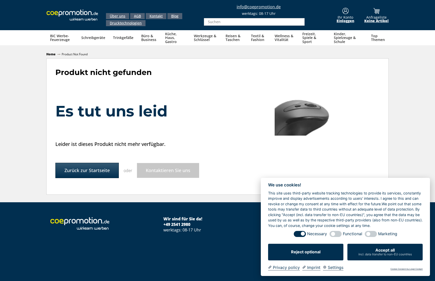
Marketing (387, 233)
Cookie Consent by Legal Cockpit (406, 269)
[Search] (299, 22)
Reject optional (305, 251)
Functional (352, 233)
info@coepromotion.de (259, 7)
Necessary (317, 233)
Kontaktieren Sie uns (168, 170)
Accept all (385, 252)
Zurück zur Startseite (87, 170)
